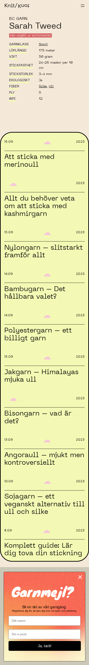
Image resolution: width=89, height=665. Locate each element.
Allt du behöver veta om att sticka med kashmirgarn (39, 206)
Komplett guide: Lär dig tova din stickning (43, 549)
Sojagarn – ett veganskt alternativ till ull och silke (44, 504)
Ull (51, 86)
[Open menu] (82, 5)
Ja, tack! (45, 646)
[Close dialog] (80, 577)
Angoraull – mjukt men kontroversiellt (44, 459)
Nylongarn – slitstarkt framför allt (43, 251)
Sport (43, 44)
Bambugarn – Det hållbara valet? (34, 293)
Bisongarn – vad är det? (37, 417)
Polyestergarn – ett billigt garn (38, 334)
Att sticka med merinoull (29, 160)
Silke (43, 86)
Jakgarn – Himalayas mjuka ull (41, 376)
